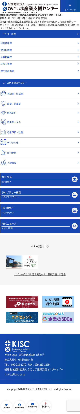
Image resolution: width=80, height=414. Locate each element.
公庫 (33, 25)
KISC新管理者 (40, 18)
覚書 (67, 25)
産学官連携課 (7, 70)
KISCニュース (9, 226)
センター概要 (9, 34)
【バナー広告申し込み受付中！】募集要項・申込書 (40, 274)
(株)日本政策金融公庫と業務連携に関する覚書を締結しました (31, 14)
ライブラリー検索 (11, 194)
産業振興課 (6, 57)
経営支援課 (17, 25)
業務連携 (59, 25)
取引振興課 (6, 50)
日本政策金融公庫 (45, 25)
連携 (73, 25)
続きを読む (69, 21)
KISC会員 (6, 179)
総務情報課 (6, 43)
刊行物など (8, 210)
